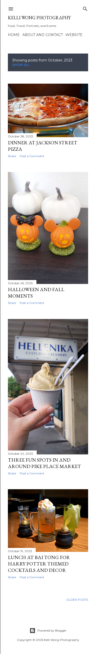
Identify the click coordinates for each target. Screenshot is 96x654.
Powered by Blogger (51, 630)
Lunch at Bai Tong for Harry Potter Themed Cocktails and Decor (39, 563)
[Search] (85, 8)
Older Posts (77, 599)
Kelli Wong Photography (39, 17)
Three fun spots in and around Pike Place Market (44, 463)
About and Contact (42, 35)
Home (14, 35)
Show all (21, 65)
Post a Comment (32, 156)
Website (73, 35)
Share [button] (12, 156)
